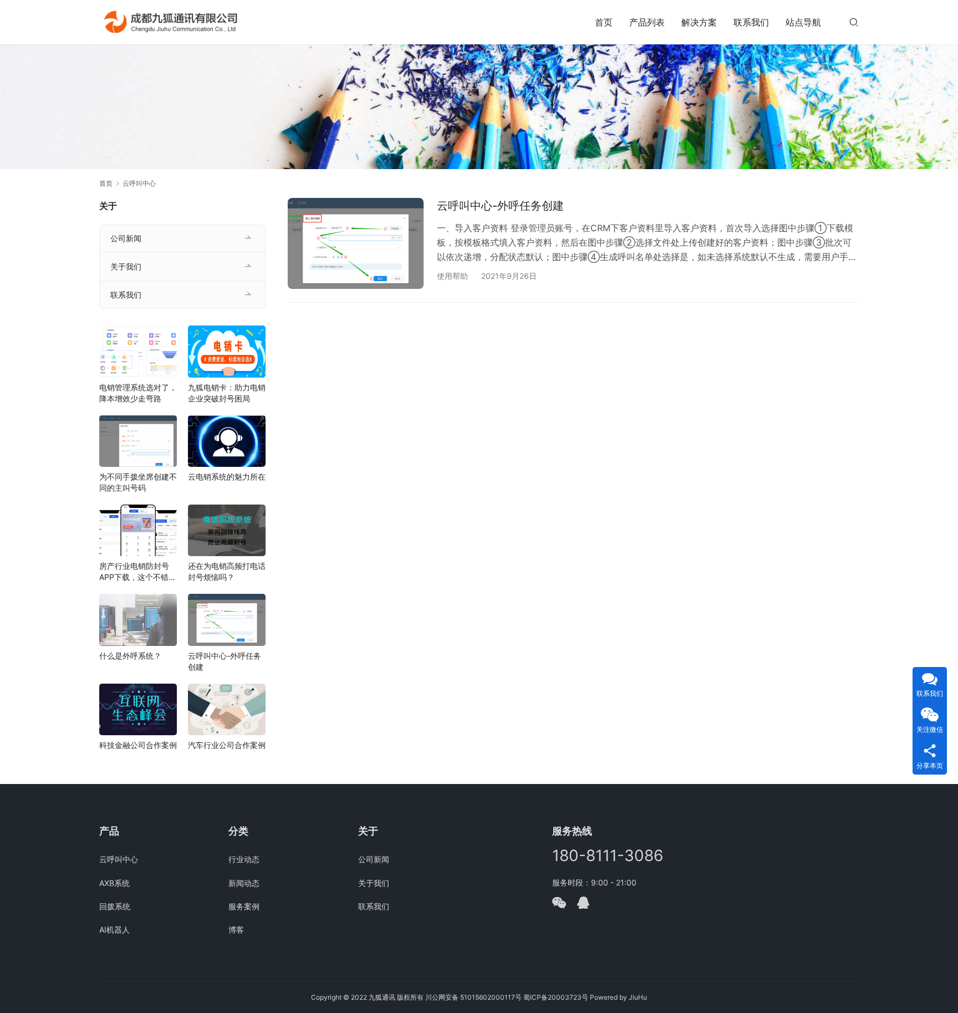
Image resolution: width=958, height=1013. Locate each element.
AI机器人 (114, 929)
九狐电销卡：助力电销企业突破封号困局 (227, 393)
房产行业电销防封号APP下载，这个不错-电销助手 (135, 572)
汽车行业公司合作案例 (227, 745)
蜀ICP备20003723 (552, 997)
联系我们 (751, 22)
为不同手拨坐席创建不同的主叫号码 (138, 482)
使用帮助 (452, 276)
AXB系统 (114, 883)
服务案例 (243, 906)
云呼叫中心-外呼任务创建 (500, 205)
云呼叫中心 (118, 859)
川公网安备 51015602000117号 (473, 997)
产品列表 (647, 22)
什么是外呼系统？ (130, 655)
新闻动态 (243, 883)
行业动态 (243, 859)
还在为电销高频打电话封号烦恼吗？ (227, 571)
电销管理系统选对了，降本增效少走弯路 (138, 393)
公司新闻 (125, 238)
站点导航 (803, 22)
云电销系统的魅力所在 (227, 476)
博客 (236, 929)
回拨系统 (114, 906)
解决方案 (699, 22)
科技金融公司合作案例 (138, 745)
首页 (604, 22)
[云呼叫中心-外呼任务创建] (356, 243)
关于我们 (125, 266)
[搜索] (854, 22)
